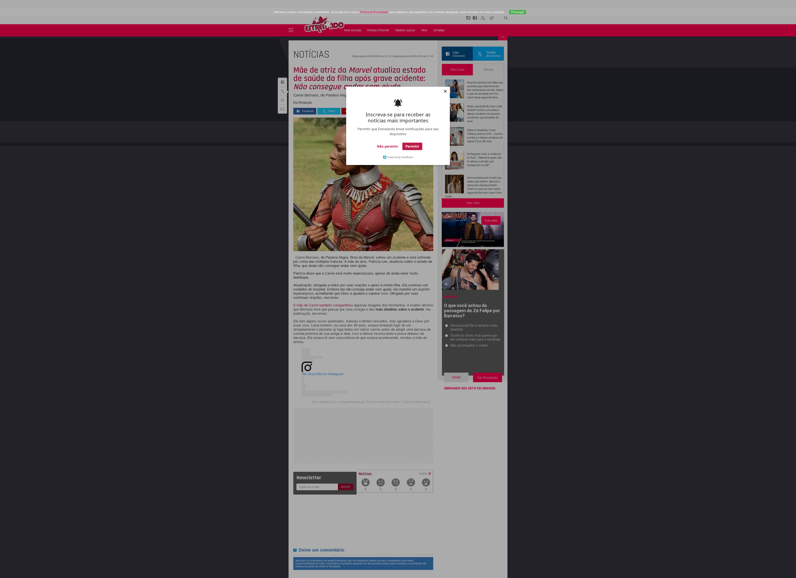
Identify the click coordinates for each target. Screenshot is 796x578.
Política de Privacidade (374, 12)
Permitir (412, 146)
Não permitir (387, 146)
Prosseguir (517, 12)
